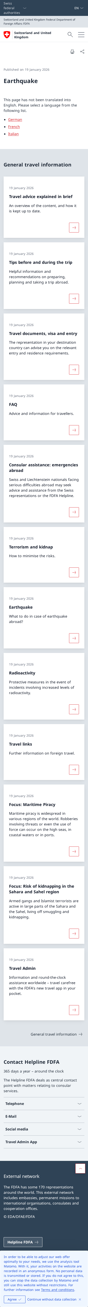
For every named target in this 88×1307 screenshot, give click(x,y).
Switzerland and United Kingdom (32, 35)
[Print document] (72, 51)
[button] (80, 1168)
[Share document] (82, 51)
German (15, 119)
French (14, 126)
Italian (13, 133)
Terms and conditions (57, 1290)
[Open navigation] (81, 34)
